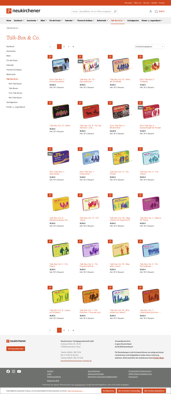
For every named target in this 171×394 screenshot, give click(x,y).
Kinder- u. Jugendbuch (15, 107)
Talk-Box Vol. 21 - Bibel (60, 125)
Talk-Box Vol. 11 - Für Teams (149, 173)
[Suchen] (115, 11)
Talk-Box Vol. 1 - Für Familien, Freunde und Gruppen (90, 311)
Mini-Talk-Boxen (15, 83)
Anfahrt (50, 371)
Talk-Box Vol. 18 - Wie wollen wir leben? (119, 311)
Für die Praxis (11, 60)
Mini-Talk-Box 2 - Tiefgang (147, 80)
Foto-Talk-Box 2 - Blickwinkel (118, 126)
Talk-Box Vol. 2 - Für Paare (59, 265)
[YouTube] (20, 371)
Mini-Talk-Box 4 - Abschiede (57, 173)
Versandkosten (94, 371)
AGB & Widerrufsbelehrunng (140, 374)
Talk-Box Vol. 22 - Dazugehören (88, 80)
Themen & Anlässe (14, 69)
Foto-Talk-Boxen (15, 93)
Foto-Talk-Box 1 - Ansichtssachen (57, 80)
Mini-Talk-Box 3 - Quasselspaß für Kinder (150, 126)
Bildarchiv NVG (53, 380)
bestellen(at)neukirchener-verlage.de (76, 360)
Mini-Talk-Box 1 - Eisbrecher (87, 173)
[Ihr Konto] (150, 11)
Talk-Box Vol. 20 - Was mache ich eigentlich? (120, 219)
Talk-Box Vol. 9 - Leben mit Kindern (60, 311)
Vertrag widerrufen (15, 348)
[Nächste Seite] (68, 46)
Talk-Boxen (13, 88)
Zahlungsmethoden (96, 374)
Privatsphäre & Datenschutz (140, 371)
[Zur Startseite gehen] (23, 10)
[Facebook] (9, 371)
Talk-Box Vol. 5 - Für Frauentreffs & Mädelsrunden (89, 265)
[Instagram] (14, 371)
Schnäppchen (12, 102)
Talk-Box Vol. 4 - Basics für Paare (150, 219)
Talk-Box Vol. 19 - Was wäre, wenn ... (119, 265)
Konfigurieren (108, 391)
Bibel (8, 56)
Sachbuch (10, 46)
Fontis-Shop (158, 358)
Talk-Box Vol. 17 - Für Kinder (119, 173)
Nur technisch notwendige (129, 391)
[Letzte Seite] (73, 46)
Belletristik (10, 74)
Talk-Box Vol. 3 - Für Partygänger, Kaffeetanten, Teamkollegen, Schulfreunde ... (149, 265)
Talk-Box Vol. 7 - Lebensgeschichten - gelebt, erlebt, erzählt (150, 311)
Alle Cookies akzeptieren (154, 391)
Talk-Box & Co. (12, 79)
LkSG (49, 374)
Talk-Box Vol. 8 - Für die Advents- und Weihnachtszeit (90, 126)
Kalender (10, 65)
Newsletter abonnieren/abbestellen (102, 377)
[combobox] (91, 11)
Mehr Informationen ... (76, 391)
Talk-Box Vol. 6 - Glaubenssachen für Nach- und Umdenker (59, 219)
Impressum (133, 377)
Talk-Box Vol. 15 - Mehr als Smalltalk (120, 80)
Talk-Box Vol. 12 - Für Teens (89, 219)
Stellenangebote (54, 377)
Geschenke (11, 51)
